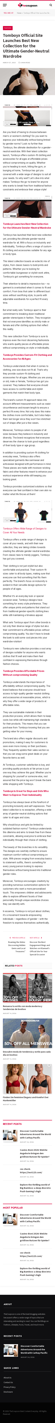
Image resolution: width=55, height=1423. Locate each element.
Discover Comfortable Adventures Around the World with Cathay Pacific (35, 1134)
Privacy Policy (9, 1387)
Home (19, 13)
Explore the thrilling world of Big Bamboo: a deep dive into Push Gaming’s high (35, 1188)
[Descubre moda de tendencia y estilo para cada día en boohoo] (27, 1033)
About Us (7, 1377)
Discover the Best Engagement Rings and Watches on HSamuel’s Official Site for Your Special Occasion (40, 948)
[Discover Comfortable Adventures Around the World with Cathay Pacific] (10, 1135)
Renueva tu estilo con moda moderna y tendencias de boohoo (22, 1008)
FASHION (7, 28)
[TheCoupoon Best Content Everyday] (27, 5)
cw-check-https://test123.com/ (31, 1170)
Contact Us (8, 1382)
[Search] (50, 5)
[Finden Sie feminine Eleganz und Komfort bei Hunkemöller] (27, 1079)
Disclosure (8, 1391)
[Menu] (5, 5)
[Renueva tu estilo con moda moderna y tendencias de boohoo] (27, 987)
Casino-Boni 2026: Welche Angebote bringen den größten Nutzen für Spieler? (34, 1153)
